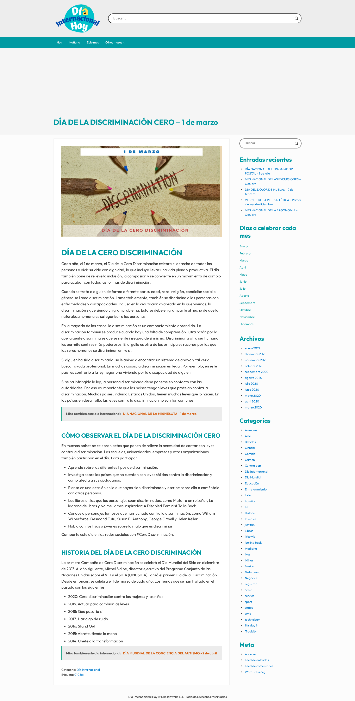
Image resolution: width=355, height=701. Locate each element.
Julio (242, 288)
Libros (249, 531)
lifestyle (250, 536)
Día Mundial (253, 477)
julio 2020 (251, 383)
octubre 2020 (254, 366)
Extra (248, 495)
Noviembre (247, 317)
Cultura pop (253, 465)
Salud (249, 590)
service (249, 596)
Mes (247, 554)
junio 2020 (252, 389)
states (249, 607)
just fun (250, 525)
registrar (251, 584)
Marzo (243, 260)
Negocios (251, 578)
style (248, 613)
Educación (252, 483)
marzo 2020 (253, 407)
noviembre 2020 (256, 360)
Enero (243, 246)
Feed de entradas (257, 660)
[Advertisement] (177, 86)
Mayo (243, 274)
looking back (253, 542)
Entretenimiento (256, 489)
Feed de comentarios (259, 666)
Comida (250, 454)
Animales (251, 430)
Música (249, 566)
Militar (249, 560)
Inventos (250, 519)
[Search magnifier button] (296, 18)
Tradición (251, 631)
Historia (250, 513)
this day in (251, 625)
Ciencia (250, 448)
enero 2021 (252, 348)
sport (248, 602)
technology (252, 620)
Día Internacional (88, 670)
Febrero (244, 253)
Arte (248, 436)
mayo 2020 (253, 395)
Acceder (250, 654)
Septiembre (247, 303)
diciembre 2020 (256, 354)
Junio (243, 281)
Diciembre (246, 324)
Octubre (245, 310)
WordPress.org (255, 672)
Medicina (251, 548)
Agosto (244, 296)
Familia (250, 501)
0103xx (79, 675)
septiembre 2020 (256, 372)
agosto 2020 (253, 378)
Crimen (250, 460)
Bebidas (250, 442)
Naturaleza (252, 572)
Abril (242, 267)
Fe (246, 507)
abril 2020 (252, 401)
